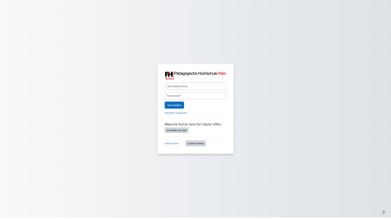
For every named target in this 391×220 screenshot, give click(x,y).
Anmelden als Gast (176, 130)
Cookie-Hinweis (196, 143)
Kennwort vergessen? (176, 112)
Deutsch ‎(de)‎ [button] (172, 143)
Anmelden (174, 105)
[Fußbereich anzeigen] (383, 212)
